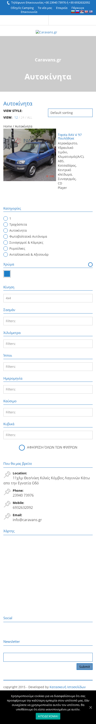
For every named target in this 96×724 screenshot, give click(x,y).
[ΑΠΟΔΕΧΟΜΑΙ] (90, 707)
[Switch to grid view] (26, 111)
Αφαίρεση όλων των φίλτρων (52, 447)
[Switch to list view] (29, 111)
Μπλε (7, 273)
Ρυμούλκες (17, 248)
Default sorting (61, 113)
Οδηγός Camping (22, 8)
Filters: (11, 321)
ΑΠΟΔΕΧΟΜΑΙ (48, 716)
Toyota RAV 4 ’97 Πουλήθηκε (70, 136)
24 (22, 117)
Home (7, 126)
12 (16, 117)
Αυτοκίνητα (18, 230)
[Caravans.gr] (46, 29)
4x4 (8, 298)
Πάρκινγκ (77, 8)
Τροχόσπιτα (18, 224)
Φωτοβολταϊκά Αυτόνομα (28, 236)
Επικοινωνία (29, 12)
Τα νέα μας (45, 8)
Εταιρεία (61, 8)
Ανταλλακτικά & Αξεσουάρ (28, 254)
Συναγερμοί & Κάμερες (26, 242)
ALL (29, 117)
